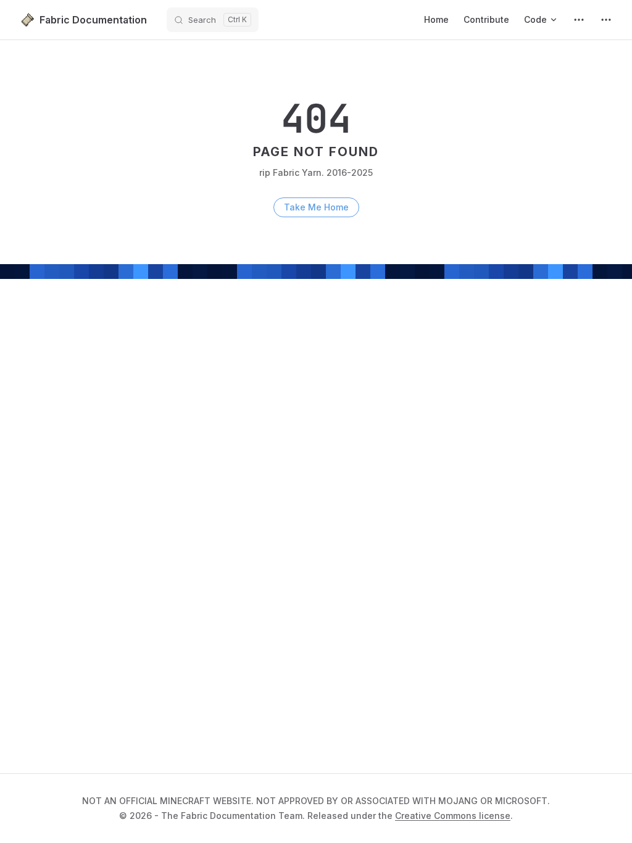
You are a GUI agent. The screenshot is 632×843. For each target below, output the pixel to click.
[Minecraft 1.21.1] (578, 19)
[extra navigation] (606, 19)
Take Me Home (316, 207)
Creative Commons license (452, 815)
